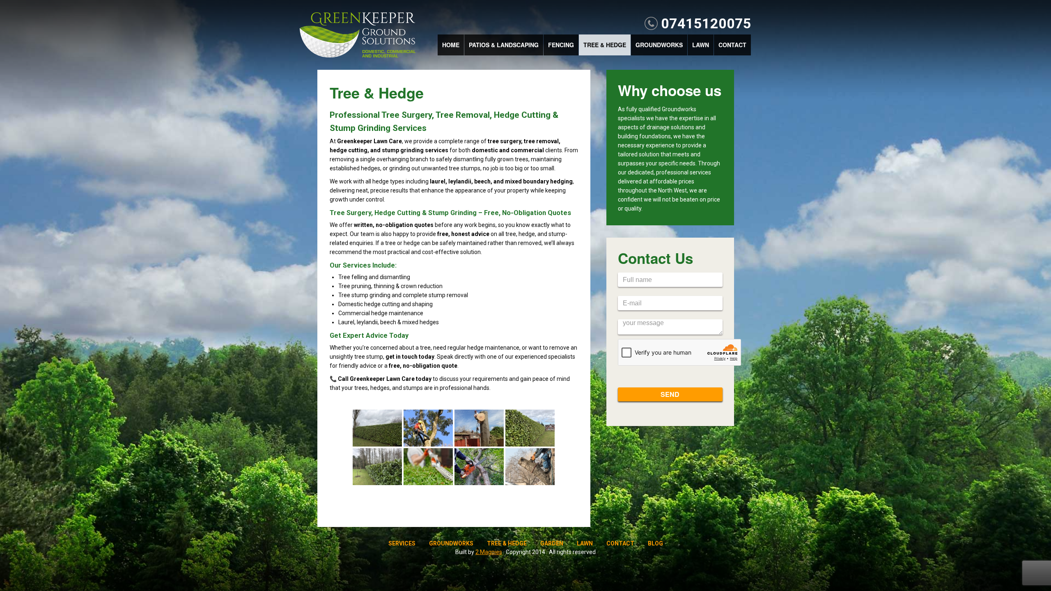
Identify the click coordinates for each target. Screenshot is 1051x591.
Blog (655, 543)
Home (450, 45)
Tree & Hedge (604, 45)
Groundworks (659, 45)
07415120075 (706, 23)
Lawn (700, 45)
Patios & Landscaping (504, 45)
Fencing (561, 45)
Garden (551, 543)
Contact (732, 45)
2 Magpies (488, 552)
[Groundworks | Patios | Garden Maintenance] (357, 35)
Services (401, 543)
